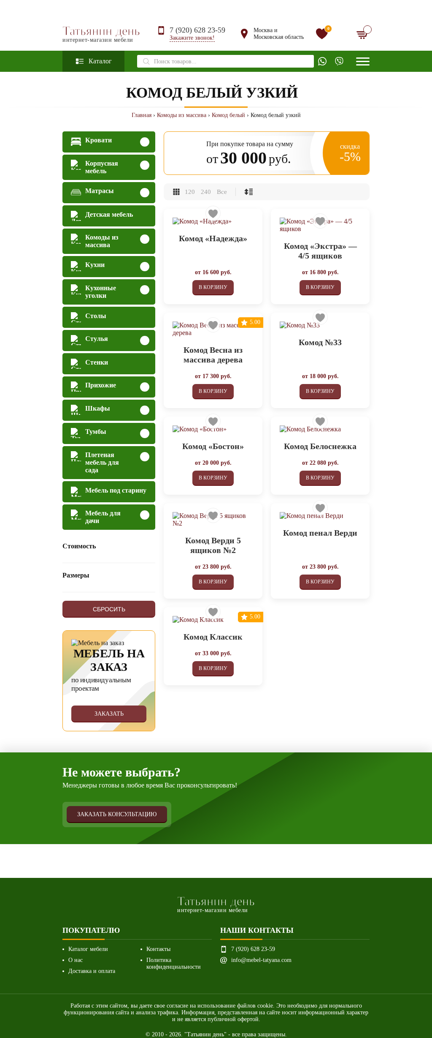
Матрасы (99, 190)
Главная (141, 115)
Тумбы (95, 431)
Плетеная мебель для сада (102, 462)
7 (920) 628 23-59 (197, 30)
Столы (95, 315)
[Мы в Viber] (339, 61)
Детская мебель (109, 214)
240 (206, 191)
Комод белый (228, 115)
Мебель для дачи (103, 516)
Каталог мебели (88, 949)
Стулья (96, 338)
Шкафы (97, 408)
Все (222, 191)
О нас (75, 960)
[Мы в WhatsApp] (322, 61)
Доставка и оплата (91, 971)
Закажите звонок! (192, 38)
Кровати (98, 140)
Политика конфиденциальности (173, 963)
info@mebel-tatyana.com (261, 960)
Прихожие (100, 385)
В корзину (213, 287)
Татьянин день (101, 34)
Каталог (100, 61)
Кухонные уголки (100, 291)
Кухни (95, 264)
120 (190, 191)
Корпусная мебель (101, 167)
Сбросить (109, 609)
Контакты (158, 949)
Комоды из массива (181, 115)
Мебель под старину (115, 490)
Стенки (96, 362)
